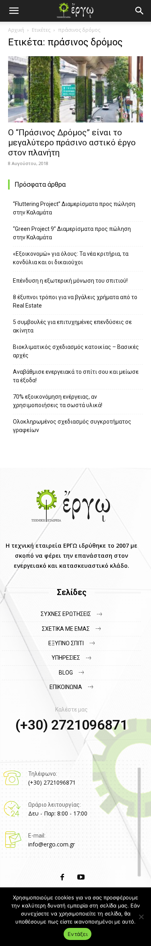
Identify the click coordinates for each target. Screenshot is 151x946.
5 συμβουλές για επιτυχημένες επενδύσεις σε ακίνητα (72, 326)
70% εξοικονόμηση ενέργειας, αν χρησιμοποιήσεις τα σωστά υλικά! (57, 400)
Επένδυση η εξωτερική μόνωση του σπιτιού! (70, 280)
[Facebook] (62, 878)
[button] (139, 11)
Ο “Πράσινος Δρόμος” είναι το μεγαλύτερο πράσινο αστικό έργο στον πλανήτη (72, 142)
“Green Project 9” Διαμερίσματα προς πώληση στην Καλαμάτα (72, 233)
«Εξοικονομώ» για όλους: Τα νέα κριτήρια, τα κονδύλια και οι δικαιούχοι (70, 258)
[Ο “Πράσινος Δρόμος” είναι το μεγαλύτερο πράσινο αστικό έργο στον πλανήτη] (75, 89)
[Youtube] (81, 878)
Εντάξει (77, 934)
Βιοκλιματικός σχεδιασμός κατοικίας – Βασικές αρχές (76, 351)
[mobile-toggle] (14, 11)
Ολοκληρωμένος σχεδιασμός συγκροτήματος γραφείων (72, 425)
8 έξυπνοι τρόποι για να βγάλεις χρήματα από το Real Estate (75, 301)
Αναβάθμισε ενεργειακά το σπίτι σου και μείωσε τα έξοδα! (76, 376)
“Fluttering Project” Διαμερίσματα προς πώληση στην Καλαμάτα (74, 208)
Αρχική (16, 30)
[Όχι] (141, 917)
